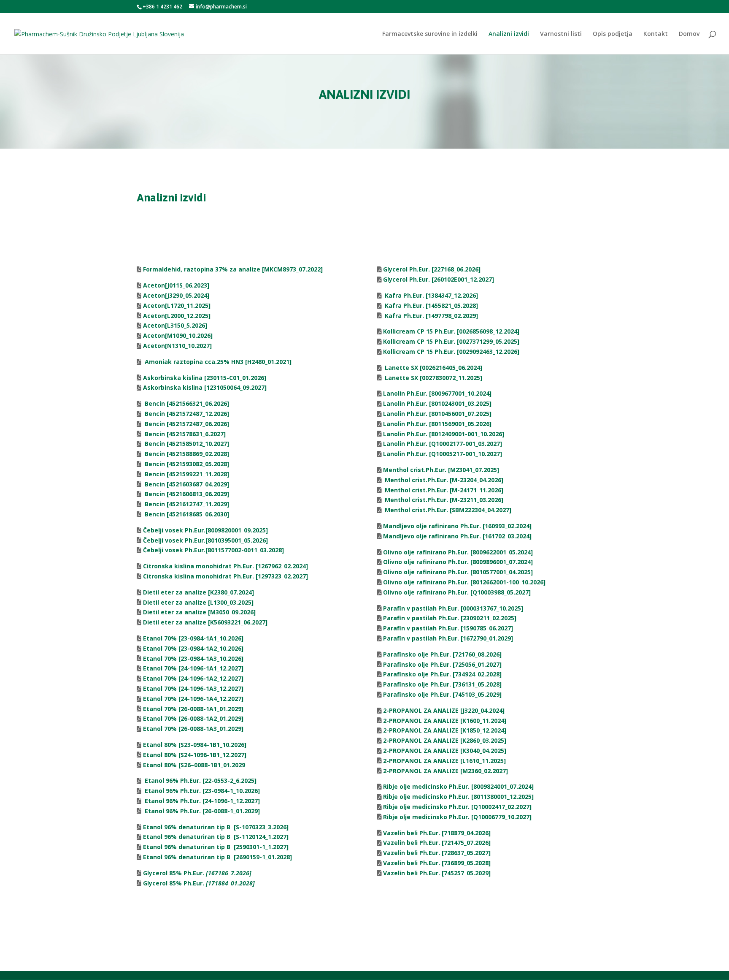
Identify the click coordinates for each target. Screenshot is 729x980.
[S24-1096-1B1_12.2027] (194, 755)
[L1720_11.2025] (188, 305)
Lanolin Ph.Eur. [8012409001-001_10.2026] (443, 434)
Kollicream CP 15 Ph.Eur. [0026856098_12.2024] (451, 331)
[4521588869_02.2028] (186, 454)
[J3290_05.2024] (187, 295)
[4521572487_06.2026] (186, 424)
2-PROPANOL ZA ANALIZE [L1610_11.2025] (444, 761)
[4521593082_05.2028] (186, 464)
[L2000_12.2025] (188, 316)
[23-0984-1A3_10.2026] (193, 658)
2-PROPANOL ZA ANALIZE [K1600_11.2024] (444, 721)
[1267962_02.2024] (224, 566)
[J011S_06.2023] (187, 285)
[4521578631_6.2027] (184, 434)
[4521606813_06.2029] (186, 494)
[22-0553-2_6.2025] (199, 780)
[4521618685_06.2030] (186, 514)
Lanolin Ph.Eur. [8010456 (419, 414)
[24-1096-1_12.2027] (201, 801)
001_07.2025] (473, 414)
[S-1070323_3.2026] (216, 827)
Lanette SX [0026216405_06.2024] (432, 368)
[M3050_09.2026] (199, 612)
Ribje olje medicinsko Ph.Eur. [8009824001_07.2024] (458, 786)
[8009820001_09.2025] (205, 530)
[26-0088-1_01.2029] (201, 811)
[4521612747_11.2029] (186, 504)
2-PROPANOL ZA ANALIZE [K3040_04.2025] (444, 751)
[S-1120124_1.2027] (216, 837)
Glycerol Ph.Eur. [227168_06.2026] (432, 269)
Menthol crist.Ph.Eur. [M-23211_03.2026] (443, 500)
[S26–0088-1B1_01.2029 (194, 765)
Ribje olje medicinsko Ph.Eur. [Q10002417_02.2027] (457, 807)
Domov (689, 34)
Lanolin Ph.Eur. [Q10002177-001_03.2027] (442, 444)
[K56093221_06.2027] (205, 622)
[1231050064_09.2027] (204, 387)
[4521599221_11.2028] (186, 474)
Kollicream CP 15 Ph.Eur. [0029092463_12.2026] (451, 351)
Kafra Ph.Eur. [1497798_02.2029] (430, 316)
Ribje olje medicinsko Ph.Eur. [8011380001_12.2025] (458, 797)
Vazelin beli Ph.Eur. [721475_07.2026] (437, 843)
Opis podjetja (612, 34)
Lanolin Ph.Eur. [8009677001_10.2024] (437, 393)
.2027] (485, 279)
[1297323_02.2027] (224, 576)
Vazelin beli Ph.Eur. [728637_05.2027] (437, 853)
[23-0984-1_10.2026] (201, 791)
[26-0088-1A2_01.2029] (193, 718)
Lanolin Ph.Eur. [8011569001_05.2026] (437, 424)
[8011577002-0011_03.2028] (213, 550)
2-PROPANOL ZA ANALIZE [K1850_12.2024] (444, 730)
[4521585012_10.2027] (186, 444)
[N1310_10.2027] (188, 346)
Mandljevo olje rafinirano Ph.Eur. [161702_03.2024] (457, 536)
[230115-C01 (190, 378)
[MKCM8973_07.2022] (233, 269)
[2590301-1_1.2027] (216, 847)
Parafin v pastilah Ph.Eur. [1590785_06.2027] (448, 628)
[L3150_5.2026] (186, 325)
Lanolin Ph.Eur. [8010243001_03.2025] (437, 403)
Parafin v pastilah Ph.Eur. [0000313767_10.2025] (453, 608)
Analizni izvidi (509, 34)
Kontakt (655, 34)
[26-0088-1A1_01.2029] (193, 709)
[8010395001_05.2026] (205, 540)
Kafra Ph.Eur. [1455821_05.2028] (430, 305)
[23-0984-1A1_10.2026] (193, 638)
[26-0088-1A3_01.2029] (193, 729)
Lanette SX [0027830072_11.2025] (432, 378)
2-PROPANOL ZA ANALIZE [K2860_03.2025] (444, 740)
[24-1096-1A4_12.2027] (193, 699)
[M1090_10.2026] (189, 335)
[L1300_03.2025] (198, 602)
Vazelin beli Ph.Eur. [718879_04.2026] (437, 833)
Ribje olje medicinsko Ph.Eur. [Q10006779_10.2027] (457, 817)
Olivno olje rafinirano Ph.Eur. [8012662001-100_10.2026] (464, 582)
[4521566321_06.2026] (186, 403)
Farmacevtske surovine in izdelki (430, 34)
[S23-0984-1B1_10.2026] (194, 745)
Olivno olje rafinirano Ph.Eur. (426, 552)
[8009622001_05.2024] (501, 552)
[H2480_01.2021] (217, 362)
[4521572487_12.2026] (186, 414)
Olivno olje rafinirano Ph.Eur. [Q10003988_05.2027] (457, 592)
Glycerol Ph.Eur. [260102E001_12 (430, 279)
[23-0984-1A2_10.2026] (193, 648)
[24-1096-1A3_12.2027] (193, 688)
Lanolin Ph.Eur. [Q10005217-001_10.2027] (442, 454)
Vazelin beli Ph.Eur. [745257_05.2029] (437, 873)
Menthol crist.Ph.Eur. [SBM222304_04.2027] (447, 510)
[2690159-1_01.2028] (217, 857)
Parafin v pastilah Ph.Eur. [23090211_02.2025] (449, 618)
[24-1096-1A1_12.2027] (193, 668)
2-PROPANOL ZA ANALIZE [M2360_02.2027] (445, 771)
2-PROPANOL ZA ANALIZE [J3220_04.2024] (444, 710)
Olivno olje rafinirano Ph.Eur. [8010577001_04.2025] (458, 572)
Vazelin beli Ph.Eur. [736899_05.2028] (437, 863)
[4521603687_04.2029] (186, 484)
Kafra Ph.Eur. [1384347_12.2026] (430, 295)
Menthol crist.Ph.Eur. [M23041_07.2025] (441, 470)
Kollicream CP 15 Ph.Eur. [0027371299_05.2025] (451, 341)
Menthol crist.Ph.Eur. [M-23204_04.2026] (443, 480)
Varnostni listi (561, 34)
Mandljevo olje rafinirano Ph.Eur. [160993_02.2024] (457, 526)
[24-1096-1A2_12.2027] (193, 678)
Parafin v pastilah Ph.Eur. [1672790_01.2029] (448, 638)
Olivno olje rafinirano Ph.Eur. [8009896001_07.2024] (458, 562)
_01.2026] (253, 378)
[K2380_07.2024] (198, 592)
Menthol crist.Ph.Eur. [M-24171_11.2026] (443, 490)
